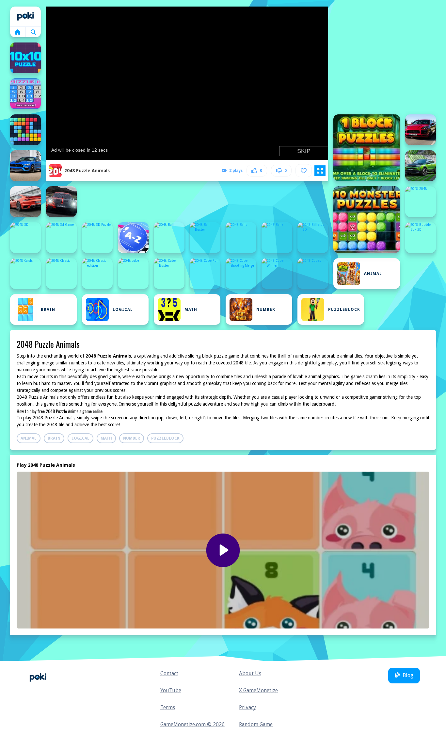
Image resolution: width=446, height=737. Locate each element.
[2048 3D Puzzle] (97, 237)
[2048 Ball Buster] (205, 237)
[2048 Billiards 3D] (312, 237)
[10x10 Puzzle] (25, 57)
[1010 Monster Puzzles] (366, 219)
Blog (408, 675)
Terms (167, 707)
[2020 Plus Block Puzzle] (25, 129)
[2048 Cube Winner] (277, 273)
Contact (169, 673)
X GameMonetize (258, 690)
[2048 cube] (133, 273)
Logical (123, 309)
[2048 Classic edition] (97, 273)
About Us (250, 673)
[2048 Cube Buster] (169, 273)
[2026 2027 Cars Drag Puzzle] (61, 201)
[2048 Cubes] (312, 273)
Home (25, 16)
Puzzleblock (344, 309)
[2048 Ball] (169, 237)
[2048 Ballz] (277, 237)
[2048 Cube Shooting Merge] (241, 273)
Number (265, 309)
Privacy (247, 707)
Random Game (256, 724)
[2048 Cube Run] (205, 273)
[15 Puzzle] (25, 93)
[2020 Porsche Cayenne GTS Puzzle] (420, 129)
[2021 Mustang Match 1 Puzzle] (25, 165)
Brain (48, 309)
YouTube (170, 690)
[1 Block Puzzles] (366, 147)
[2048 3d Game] (61, 237)
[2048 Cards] (25, 273)
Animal (373, 273)
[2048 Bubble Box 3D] (420, 237)
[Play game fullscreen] (320, 171)
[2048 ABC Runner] (133, 237)
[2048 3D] (25, 237)
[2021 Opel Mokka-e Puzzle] (420, 165)
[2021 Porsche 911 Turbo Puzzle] (25, 201)
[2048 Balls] (241, 237)
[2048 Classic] (61, 273)
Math (190, 309)
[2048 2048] (420, 201)
